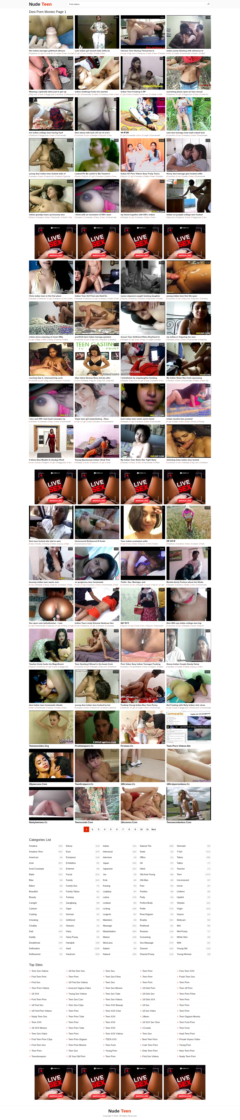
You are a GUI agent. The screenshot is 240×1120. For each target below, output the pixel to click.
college (153, 94)
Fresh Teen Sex (187, 977)
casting (45, 914)
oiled (156, 869)
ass (110, 135)
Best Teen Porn (150, 1039)
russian (156, 931)
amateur (60, 94)
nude (97, 53)
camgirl (45, 903)
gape (82, 908)
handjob (82, 943)
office (156, 857)
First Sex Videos (150, 1056)
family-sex (82, 886)
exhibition (82, 863)
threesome (195, 708)
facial (82, 874)
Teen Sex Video (39, 1033)
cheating (104, 94)
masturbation (108, 422)
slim (169, 53)
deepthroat (45, 943)
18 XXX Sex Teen (151, 1022)
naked (119, 948)
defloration (45, 948)
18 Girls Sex (148, 994)
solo (65, 299)
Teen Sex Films (113, 977)
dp (71, 217)
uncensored (81, 544)
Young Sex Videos (77, 994)
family (82, 880)
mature (119, 937)
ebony (82, 846)
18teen (145, 1016)
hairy (196, 94)
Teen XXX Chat (113, 1011)
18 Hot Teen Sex (76, 971)
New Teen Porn (187, 1051)
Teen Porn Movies (77, 1045)
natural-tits (156, 846)
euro (82, 851)
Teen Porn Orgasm (77, 1039)
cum (87, 135)
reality (156, 920)
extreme (82, 869)
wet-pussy (193, 931)
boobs (195, 53)
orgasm (153, 667)
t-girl (193, 851)
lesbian (162, 53)
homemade (186, 53)
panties (156, 891)
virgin (193, 908)
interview (119, 857)
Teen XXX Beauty (114, 1005)
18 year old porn (76, 1056)
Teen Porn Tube (76, 1016)
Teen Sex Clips (75, 1005)
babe (147, 176)
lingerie (46, 463)
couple (58, 53)
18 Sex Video (149, 1011)
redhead (156, 926)
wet (193, 926)
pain (156, 886)
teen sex (144, 94)
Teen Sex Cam (75, 999)
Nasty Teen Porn (187, 1056)
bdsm (45, 886)
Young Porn (111, 1051)
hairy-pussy (82, 937)
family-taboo (82, 891)
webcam (51, 626)
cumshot (79, 135)
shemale (193, 846)
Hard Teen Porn (187, 1033)
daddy (45, 937)
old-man (156, 880)
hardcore (33, 53)
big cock (132, 53)
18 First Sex (37, 1005)
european (82, 857)
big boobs (56, 217)
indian (90, 53)
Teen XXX (37, 1022)
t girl (41, 53)
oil (156, 863)
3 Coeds (146, 1028)
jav (119, 874)
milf (149, 544)
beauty (45, 897)
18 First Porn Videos (42, 1011)
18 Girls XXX (148, 999)
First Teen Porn (39, 977)
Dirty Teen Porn (150, 1051)
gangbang (82, 903)
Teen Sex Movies (113, 988)
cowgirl (150, 340)
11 (147, 829)
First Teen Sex (39, 1045)
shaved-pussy (156, 954)
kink (119, 880)
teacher (193, 869)
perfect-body (156, 903)
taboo (193, 857)
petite (108, 176)
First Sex (36, 982)
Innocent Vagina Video (79, 988)
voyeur (193, 914)
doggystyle (50, 94)
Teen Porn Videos (40, 988)
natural (59, 176)
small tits (49, 53)
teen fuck (110, 1045)
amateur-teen (45, 851)
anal (149, 53)
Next (154, 829)
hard (202, 544)
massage (119, 926)
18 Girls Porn (148, 988)
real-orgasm (156, 914)
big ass (142, 544)
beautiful (45, 891)
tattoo (193, 863)
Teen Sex (73, 1051)
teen (65, 53)
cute (84, 53)
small (71, 53)
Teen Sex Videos (40, 971)
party (156, 897)
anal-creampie (45, 869)
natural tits (49, 176)
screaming (156, 937)
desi (103, 53)
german (67, 176)
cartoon (45, 908)
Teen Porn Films (187, 994)
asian (124, 53)
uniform (193, 891)
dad (67, 544)
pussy (61, 544)
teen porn (147, 971)
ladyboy (119, 891)
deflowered (45, 954)
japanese (119, 869)
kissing (119, 886)
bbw (45, 880)
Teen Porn (37, 1051)
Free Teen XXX (186, 971)
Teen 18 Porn (185, 988)
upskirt (193, 897)
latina (119, 897)
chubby (45, 926)
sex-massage (156, 943)
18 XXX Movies (39, 1028)
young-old (193, 948)
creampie (131, 135)
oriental (67, 381)
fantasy (82, 897)
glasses (82, 926)
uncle (193, 886)
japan (119, 863)
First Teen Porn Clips (42, 1039)
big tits (86, 176)
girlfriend (82, 920)
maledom (119, 920)
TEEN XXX (111, 1039)
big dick (103, 135)
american (45, 857)
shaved (156, 948)
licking (58, 340)
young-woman (193, 954)
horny (51, 340)
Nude (40, 4)
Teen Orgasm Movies (189, 1016)
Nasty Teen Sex (39, 1016)
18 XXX (35, 994)
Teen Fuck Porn (187, 1022)
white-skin (193, 937)
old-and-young (156, 874)
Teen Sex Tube (112, 994)
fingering (203, 340)
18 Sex (145, 1005)
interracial (70, 94)
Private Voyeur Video (189, 1039)
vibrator (193, 903)
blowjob (95, 135)
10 (141, 829)
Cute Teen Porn (150, 1045)
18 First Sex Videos (78, 982)
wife (111, 94)
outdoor (195, 544)
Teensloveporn (39, 1056)
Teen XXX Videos (114, 1033)
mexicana (119, 943)
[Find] (208, 4)
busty (78, 176)
